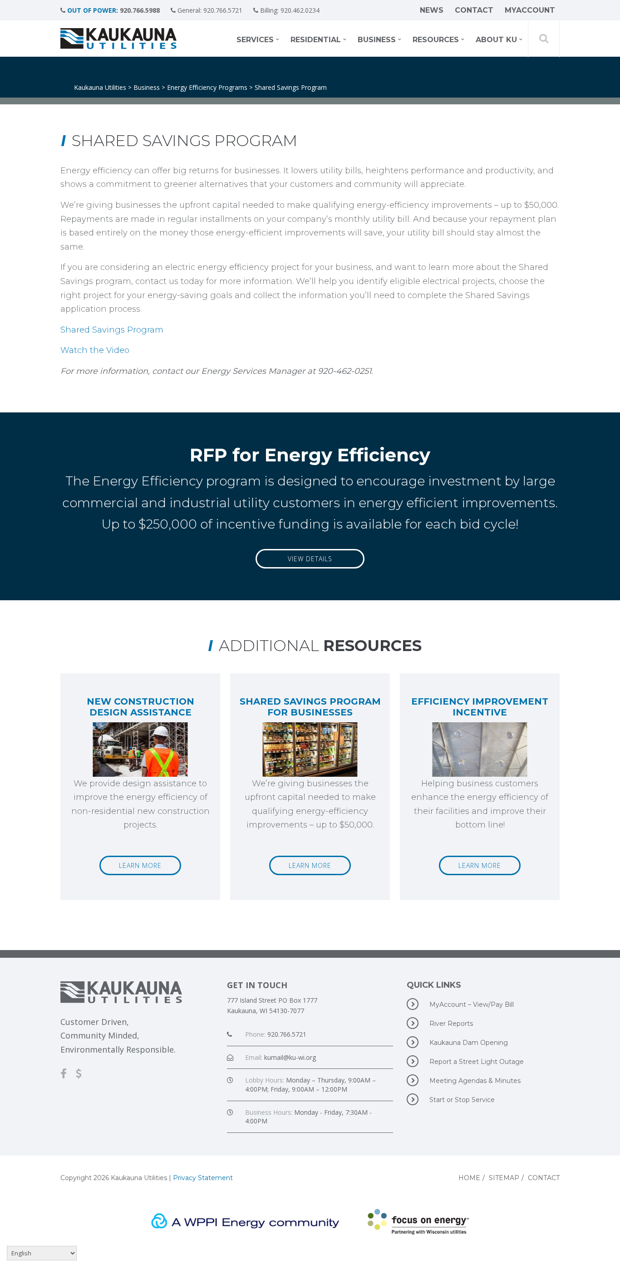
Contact (474, 10)
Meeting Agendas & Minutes (475, 1081)
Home (469, 1178)
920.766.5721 (222, 10)
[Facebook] (68, 1073)
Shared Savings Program (111, 330)
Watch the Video (94, 350)
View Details (310, 558)
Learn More (140, 865)
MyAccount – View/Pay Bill (471, 1004)
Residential (315, 39)
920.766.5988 (140, 10)
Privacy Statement (203, 1178)
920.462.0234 (300, 10)
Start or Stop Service (462, 1100)
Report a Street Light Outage (476, 1062)
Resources (436, 39)
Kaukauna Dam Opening (468, 1043)
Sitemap (504, 1178)
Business (377, 39)
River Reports (451, 1023)
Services (255, 39)
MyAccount (530, 10)
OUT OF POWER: (92, 10)
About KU (496, 39)
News (431, 10)
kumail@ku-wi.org (290, 1057)
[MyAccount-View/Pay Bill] (83, 1073)
